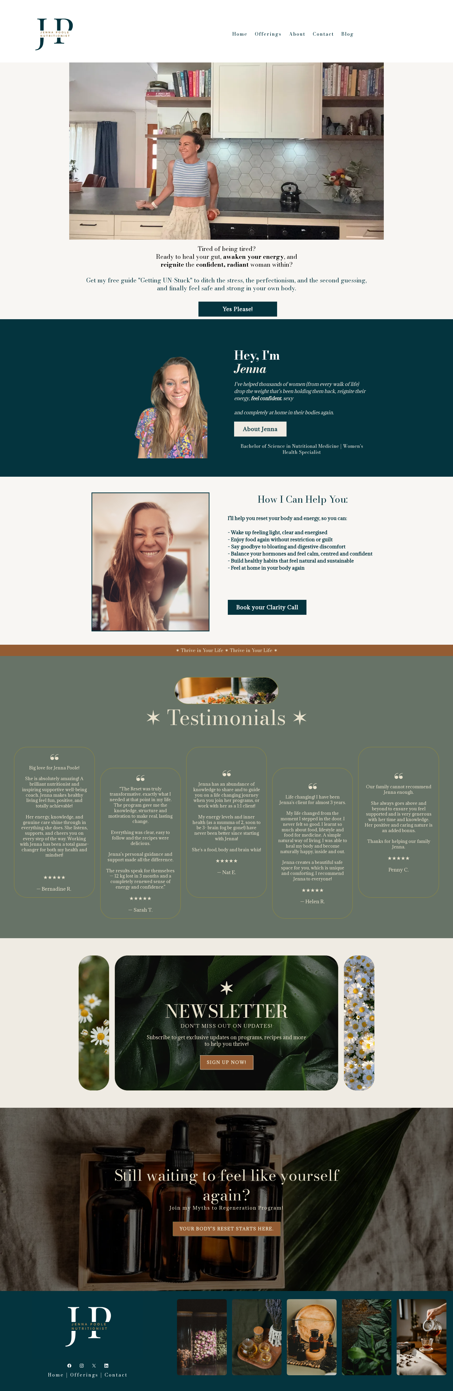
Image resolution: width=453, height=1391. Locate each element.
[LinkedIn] (106, 1365)
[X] (94, 1365)
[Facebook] (69, 1365)
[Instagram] (82, 1365)
